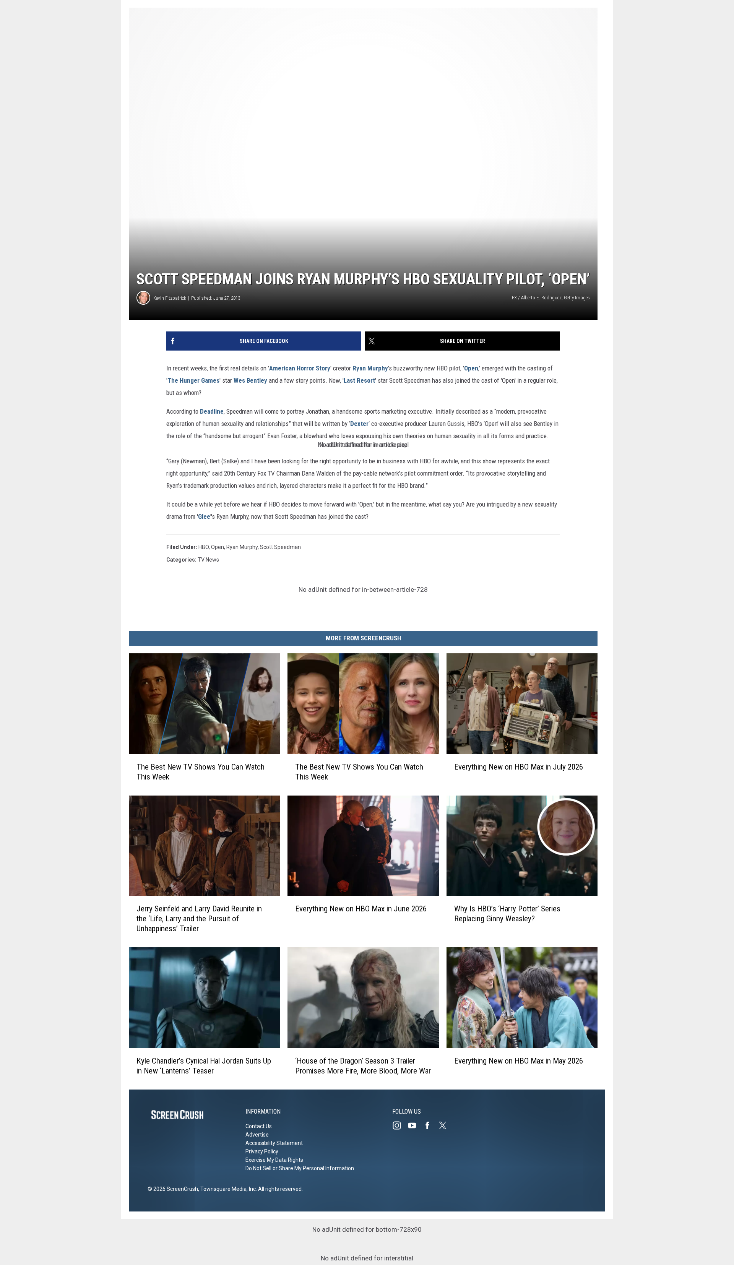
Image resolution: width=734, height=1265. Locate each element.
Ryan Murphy (370, 368)
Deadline (212, 411)
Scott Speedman (280, 547)
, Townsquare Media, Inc (227, 1189)
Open (471, 368)
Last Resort (359, 380)
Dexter (359, 423)
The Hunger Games (193, 380)
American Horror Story (299, 368)
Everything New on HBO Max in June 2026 (361, 908)
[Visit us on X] (445, 1125)
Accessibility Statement (274, 1143)
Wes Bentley (250, 380)
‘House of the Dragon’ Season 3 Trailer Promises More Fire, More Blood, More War (363, 1065)
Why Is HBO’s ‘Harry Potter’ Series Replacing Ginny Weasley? (507, 913)
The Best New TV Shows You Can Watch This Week (200, 771)
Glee (204, 516)
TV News (208, 560)
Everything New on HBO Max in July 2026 (518, 766)
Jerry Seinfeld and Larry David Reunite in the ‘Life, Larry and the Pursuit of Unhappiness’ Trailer (199, 918)
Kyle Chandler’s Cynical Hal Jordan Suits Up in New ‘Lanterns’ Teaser (203, 1065)
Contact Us (258, 1126)
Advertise (257, 1135)
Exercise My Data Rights (274, 1160)
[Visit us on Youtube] (415, 1125)
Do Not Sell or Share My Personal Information (299, 1168)
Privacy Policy (261, 1151)
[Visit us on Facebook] (430, 1125)
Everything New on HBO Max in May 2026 (518, 1060)
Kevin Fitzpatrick (169, 298)
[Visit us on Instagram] (400, 1125)
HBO (203, 547)
